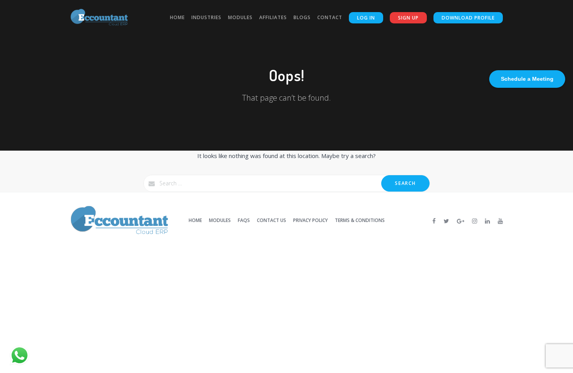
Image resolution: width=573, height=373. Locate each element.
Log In (366, 17)
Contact (329, 17)
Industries (206, 17)
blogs (302, 17)
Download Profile (468, 17)
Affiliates (273, 17)
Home (177, 17)
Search (405, 183)
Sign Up (408, 17)
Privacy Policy (310, 220)
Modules (240, 17)
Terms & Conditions (360, 220)
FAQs (244, 220)
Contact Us (271, 220)
